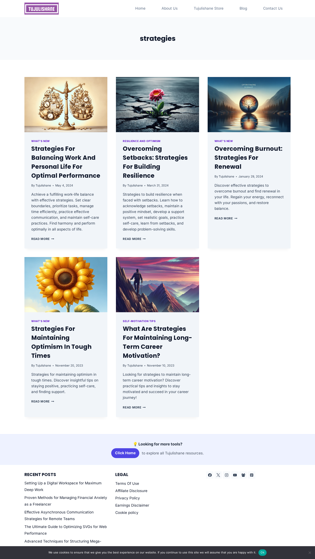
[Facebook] (209, 475)
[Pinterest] (251, 475)
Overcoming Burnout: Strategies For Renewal (248, 158)
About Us (170, 8)
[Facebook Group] (243, 475)
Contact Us (273, 8)
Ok (262, 552)
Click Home (125, 453)
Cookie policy (126, 512)
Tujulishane (43, 185)
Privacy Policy (127, 498)
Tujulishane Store (209, 8)
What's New (40, 141)
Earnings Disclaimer (132, 505)
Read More (42, 239)
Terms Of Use (127, 483)
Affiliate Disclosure (131, 491)
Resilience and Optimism (141, 141)
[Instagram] (226, 475)
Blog (243, 8)
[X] (218, 475)
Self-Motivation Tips (139, 321)
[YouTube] (234, 475)
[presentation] (65, 104)
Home (140, 8)
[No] (310, 552)
